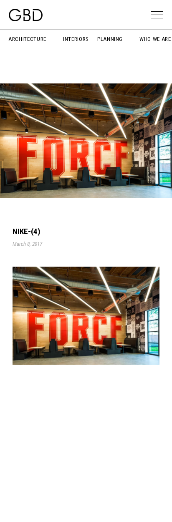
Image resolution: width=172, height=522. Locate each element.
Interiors (76, 39)
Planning (110, 39)
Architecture (27, 39)
